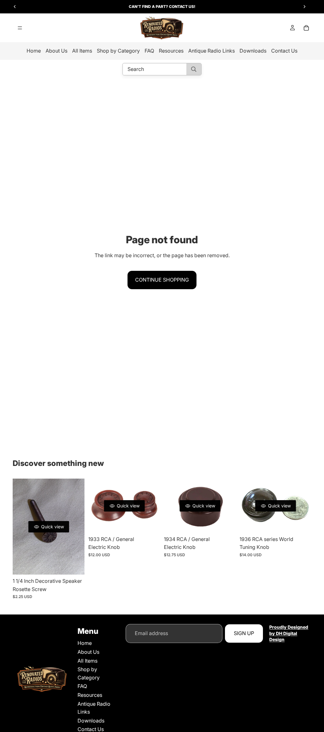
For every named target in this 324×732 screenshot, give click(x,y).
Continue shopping (162, 280)
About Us (56, 51)
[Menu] (20, 28)
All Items (82, 51)
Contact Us (284, 51)
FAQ (149, 51)
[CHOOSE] (150, 523)
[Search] (193, 69)
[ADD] (74, 564)
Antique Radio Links (211, 51)
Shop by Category (118, 51)
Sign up (244, 633)
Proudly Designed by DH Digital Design (288, 633)
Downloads (253, 51)
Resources (171, 51)
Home (34, 51)
